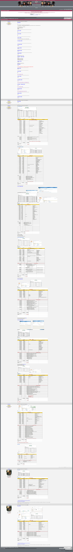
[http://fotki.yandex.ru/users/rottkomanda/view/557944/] (28, 233)
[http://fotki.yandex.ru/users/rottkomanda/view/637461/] (24, 372)
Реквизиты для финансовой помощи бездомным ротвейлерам (24, 500)
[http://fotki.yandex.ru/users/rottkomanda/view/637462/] (36, 372)
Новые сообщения (61, 9)
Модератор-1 (9, 21)
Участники (64, 9)
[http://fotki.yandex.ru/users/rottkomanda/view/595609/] (38, 329)
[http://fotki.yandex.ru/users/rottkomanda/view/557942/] (31, 192)
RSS (71, 9)
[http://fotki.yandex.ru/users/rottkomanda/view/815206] (26, 464)
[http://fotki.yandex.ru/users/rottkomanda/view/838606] (32, 498)
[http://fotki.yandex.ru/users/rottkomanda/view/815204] (21, 452)
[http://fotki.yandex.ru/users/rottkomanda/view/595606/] (23, 336)
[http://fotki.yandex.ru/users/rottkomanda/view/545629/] (26, 117)
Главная (26, 6)
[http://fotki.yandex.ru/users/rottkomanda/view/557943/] (47, 192)
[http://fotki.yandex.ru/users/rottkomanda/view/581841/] (23, 286)
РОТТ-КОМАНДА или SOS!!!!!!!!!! (11, 18)
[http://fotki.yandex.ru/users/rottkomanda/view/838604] (24, 476)
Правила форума (67, 9)
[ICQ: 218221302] (21, 546)
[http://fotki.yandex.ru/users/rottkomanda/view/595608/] (25, 329)
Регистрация (44, 6)
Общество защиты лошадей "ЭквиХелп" (21, 501)
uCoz (72, 550)
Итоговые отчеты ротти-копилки (22, 18)
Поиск (70, 9)
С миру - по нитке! (16, 18)
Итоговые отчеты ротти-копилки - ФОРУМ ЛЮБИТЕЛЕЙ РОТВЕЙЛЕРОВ (35, 6)
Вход (46, 6)
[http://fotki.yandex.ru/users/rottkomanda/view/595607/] (32, 363)
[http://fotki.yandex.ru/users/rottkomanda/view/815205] (30, 452)
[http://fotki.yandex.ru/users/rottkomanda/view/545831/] (30, 184)
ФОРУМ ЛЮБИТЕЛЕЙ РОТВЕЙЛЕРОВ (4, 18)
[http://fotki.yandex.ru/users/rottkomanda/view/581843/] (36, 286)
